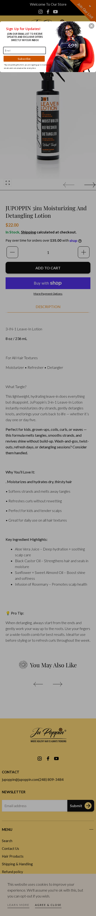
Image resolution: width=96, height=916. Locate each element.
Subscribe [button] (24, 58)
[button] (91, 26)
